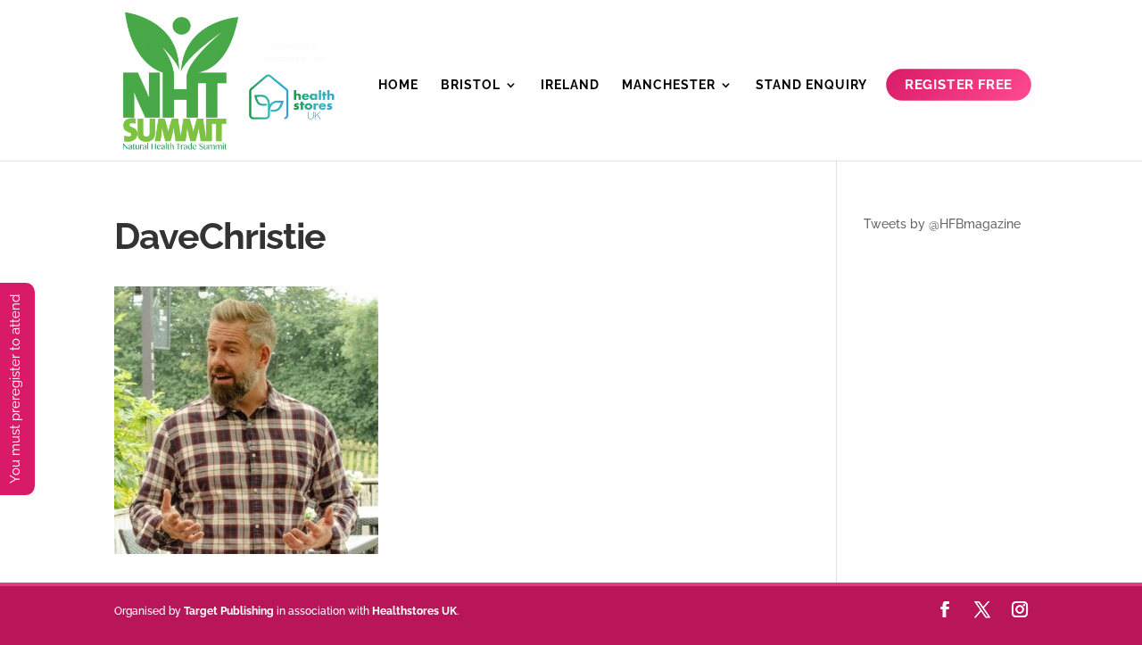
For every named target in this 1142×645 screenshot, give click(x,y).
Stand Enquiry (811, 85)
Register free (959, 85)
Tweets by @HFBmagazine (942, 224)
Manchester (669, 85)
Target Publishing (229, 611)
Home (398, 85)
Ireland (570, 85)
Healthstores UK (414, 611)
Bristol (471, 85)
